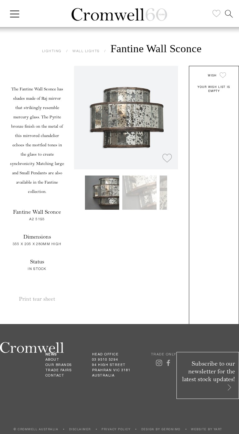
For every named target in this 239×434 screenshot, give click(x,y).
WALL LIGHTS (86, 51)
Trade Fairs (58, 370)
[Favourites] (216, 14)
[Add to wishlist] (167, 158)
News (51, 354)
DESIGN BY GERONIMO (160, 429)
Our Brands (58, 365)
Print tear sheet (37, 299)
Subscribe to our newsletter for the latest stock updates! (208, 371)
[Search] (229, 14)
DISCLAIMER (80, 429)
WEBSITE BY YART (206, 429)
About (52, 359)
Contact (54, 375)
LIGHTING (52, 51)
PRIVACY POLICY (115, 429)
